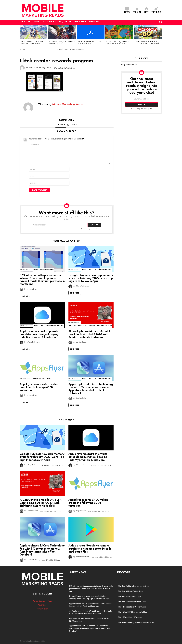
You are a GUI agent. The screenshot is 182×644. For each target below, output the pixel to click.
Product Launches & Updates (99, 269)
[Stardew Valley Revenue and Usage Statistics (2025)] (119, 32)
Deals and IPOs (39, 378)
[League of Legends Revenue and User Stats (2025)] (62, 32)
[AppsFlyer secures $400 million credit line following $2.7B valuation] (42, 368)
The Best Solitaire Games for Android (133, 586)
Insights (72, 325)
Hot (146, 12)
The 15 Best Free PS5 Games (130, 617)
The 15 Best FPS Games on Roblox (132, 612)
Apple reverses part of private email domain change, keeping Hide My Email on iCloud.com (39, 334)
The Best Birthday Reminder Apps (132, 602)
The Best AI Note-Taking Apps (130, 591)
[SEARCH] (160, 22)
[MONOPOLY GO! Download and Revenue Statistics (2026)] (148, 32)
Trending (156, 12)
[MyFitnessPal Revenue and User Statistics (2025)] (90, 32)
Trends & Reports (46, 269)
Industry (25, 21)
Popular (137, 12)
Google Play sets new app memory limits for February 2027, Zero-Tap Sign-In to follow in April (90, 278)
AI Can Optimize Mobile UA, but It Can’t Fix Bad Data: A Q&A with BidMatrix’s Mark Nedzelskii (89, 334)
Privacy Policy (42, 609)
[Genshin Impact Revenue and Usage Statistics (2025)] (33, 32)
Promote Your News (75, 21)
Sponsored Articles (104, 325)
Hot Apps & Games (52, 21)
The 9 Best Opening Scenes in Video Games (136, 622)
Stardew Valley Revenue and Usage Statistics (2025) (117, 42)
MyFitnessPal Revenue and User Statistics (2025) (90, 42)
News (127, 12)
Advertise (94, 21)
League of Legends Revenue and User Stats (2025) (62, 42)
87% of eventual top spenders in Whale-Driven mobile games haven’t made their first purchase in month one (42, 279)
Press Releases (89, 325)
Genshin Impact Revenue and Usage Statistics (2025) (32, 42)
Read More (26, 296)
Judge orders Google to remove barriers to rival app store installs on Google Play (89, 548)
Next (161, 36)
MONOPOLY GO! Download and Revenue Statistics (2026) (147, 42)
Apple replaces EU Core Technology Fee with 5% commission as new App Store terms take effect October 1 (90, 388)
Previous (21, 36)
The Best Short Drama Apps (129, 596)
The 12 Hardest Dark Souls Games (132, 607)
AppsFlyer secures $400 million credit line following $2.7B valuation (39, 387)
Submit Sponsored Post (42, 601)
